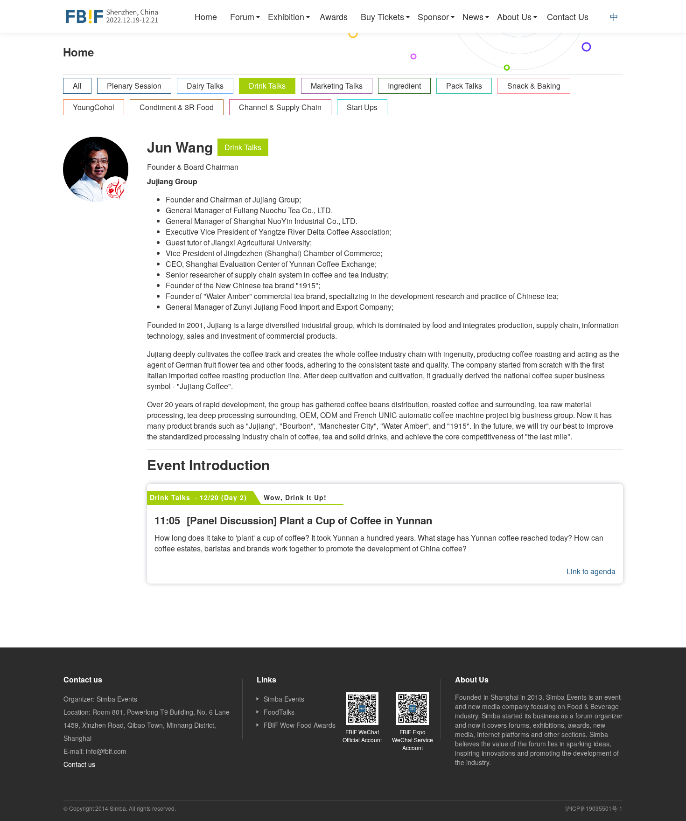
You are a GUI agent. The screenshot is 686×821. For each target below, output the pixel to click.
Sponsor (433, 16)
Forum (242, 16)
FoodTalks (279, 712)
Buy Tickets (382, 16)
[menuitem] (206, 16)
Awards (334, 16)
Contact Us (567, 16)
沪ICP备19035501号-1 (594, 808)
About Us (514, 16)
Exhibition (286, 16)
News (472, 16)
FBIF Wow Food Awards (300, 725)
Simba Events (284, 698)
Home (206, 16)
